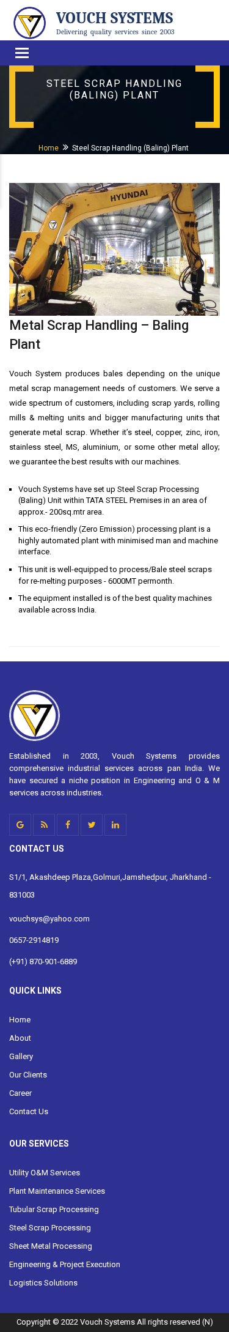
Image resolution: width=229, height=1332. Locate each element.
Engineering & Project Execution (64, 1264)
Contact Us (28, 1111)
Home (48, 148)
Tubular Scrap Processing (54, 1209)
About (20, 1038)
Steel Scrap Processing (50, 1227)
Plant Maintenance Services (57, 1191)
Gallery (21, 1056)
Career (20, 1093)
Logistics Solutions (43, 1282)
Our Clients (28, 1074)
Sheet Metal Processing (50, 1246)
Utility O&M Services (44, 1172)
